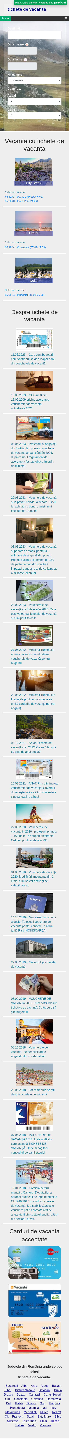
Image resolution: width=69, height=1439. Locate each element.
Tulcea (54, 1420)
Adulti (12, 95)
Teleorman (29, 1420)
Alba (24, 1385)
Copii (11, 109)
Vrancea (45, 1425)
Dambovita (54, 1398)
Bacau (56, 1385)
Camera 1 (14, 88)
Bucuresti (12, 1385)
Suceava (13, 1420)
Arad (34, 1385)
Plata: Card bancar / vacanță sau (40, 2)
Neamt (56, 1412)
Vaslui (32, 1425)
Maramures (12, 1412)
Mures (44, 1412)
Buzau (21, 1394)
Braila (58, 1390)
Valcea (19, 1425)
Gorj (42, 1403)
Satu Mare (44, 1416)
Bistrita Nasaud (25, 1390)
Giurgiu (31, 1403)
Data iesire (15, 59)
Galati (19, 1403)
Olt (6, 1416)
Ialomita (34, 1407)
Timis (43, 1420)
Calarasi (34, 1394)
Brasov (8, 1394)
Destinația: (15, 28)
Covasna (37, 1398)
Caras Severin (53, 1394)
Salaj (30, 1416)
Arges (44, 1385)
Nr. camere (15, 74)
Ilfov (53, 1407)
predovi (60, 2)
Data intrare (16, 44)
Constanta (21, 1398)
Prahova (17, 1416)
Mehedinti (30, 1412)
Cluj (7, 1398)
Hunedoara (17, 1407)
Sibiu (57, 1416)
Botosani (44, 1390)
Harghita (54, 1403)
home (5, 18)
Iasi (45, 1407)
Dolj (8, 1403)
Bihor (7, 1390)
